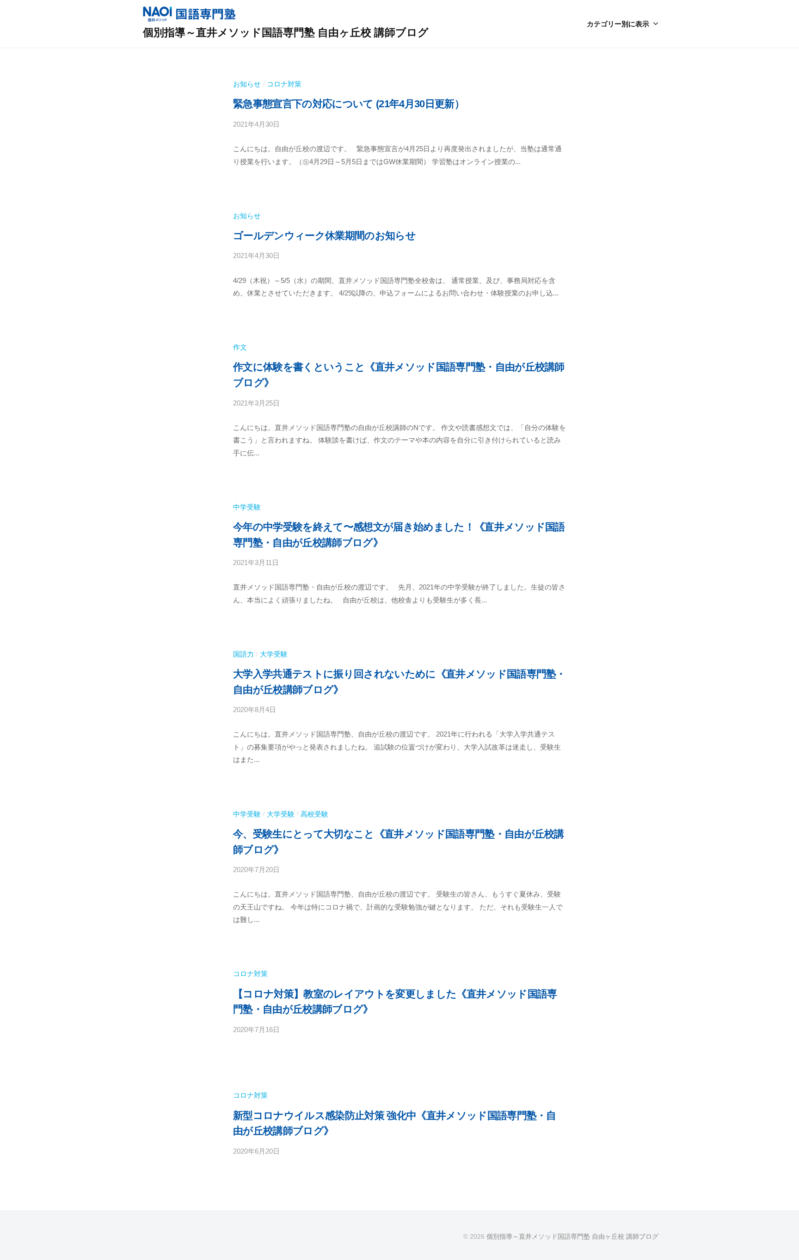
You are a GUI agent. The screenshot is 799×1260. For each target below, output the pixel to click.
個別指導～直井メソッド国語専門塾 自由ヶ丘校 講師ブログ (286, 32)
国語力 (243, 654)
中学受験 (247, 507)
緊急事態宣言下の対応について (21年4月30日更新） (348, 104)
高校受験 (314, 814)
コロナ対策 (284, 84)
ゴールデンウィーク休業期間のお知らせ (324, 235)
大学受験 (274, 654)
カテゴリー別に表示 (618, 24)
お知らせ (247, 84)
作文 (240, 347)
